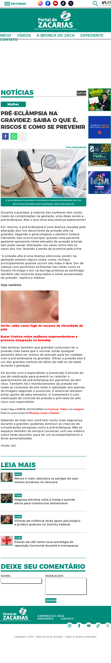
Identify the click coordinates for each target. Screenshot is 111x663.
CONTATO (9, 39)
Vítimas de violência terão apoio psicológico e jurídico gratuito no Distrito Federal (47, 522)
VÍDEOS (24, 35)
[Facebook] (47, 5)
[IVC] (106, 3)
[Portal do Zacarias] (55, 20)
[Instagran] (40, 5)
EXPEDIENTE (91, 35)
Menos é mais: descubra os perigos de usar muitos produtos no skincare (46, 480)
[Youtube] (55, 5)
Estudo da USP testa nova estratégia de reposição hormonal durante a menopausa (46, 543)
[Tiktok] (63, 5)
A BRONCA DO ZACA (56, 35)
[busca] (95, 5)
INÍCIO (5, 35)
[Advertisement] (55, 62)
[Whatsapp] (14, 136)
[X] (70, 5)
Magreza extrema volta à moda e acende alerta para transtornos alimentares (44, 501)
